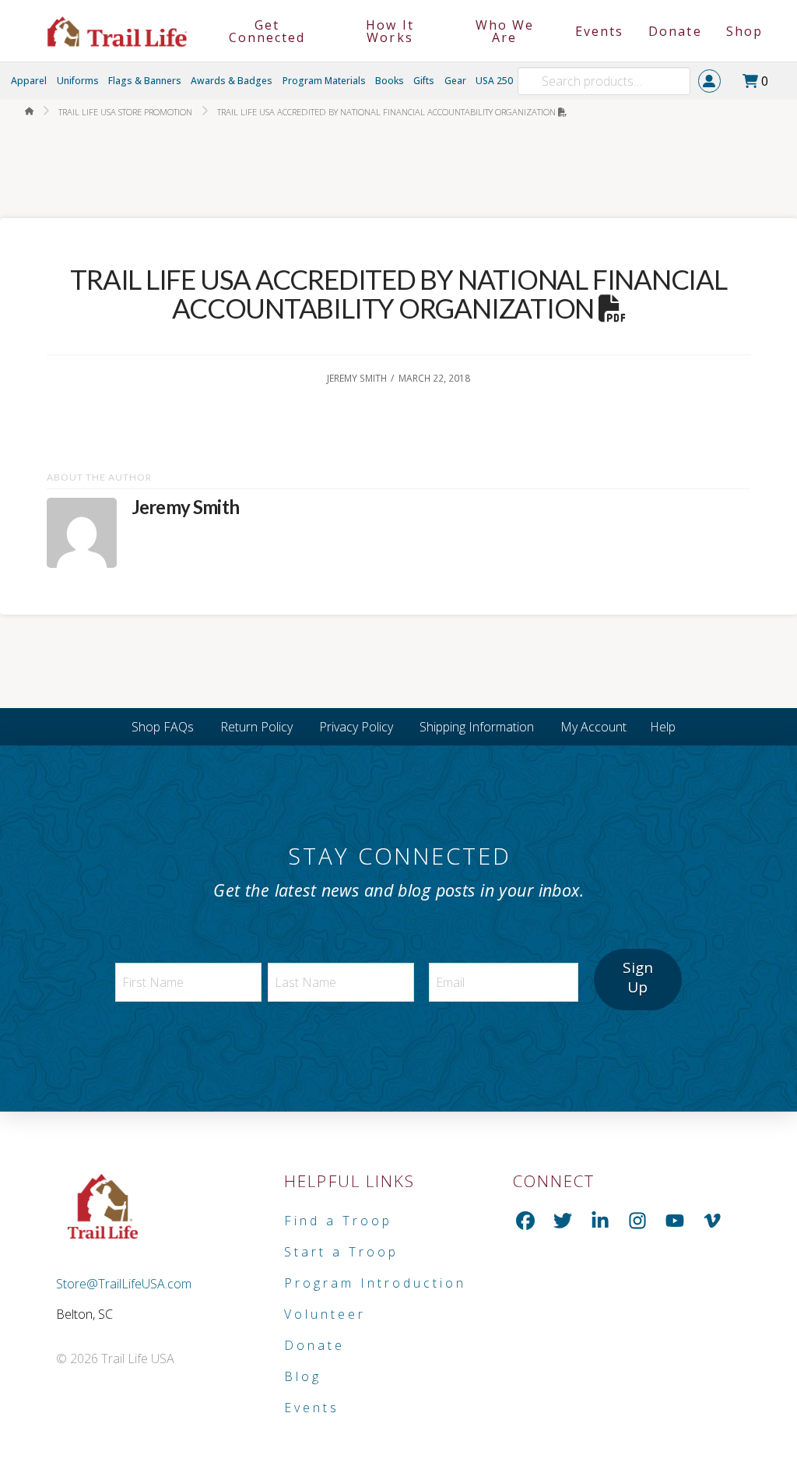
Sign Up (638, 977)
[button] (760, 81)
